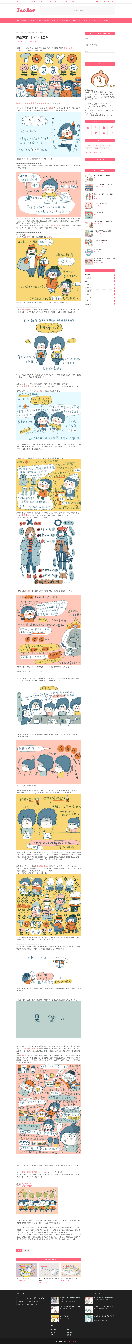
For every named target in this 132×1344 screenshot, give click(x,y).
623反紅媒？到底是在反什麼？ (70, 1307)
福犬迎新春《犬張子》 (101, 203)
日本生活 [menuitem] (106, 20)
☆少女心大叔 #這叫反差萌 (103, 1307)
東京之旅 (23, 33)
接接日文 (110, 145)
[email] (97, 1)
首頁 (17, 33)
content (74, 1)
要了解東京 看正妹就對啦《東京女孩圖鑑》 (104, 260)
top (17, 1)
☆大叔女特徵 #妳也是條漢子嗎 (104, 1317)
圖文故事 (69, 1332)
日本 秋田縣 (64, 1316)
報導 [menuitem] (32, 20)
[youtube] (112, 1)
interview (32, 1)
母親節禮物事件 (99, 212)
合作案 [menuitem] (38, 20)
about (23, 1)
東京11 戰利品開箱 (22, 1278)
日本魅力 (105, 149)
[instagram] (104, 1)
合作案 (53, 1332)
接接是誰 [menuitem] (25, 20)
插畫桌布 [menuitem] (47, 20)
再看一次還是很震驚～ (24, 1186)
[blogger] (96, 127)
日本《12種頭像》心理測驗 (103, 184)
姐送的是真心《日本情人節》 (103, 1297)
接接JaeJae (21, 41)
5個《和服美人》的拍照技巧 (103, 221)
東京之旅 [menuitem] (55, 20)
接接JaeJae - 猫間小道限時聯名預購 (70, 1298)
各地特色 (96, 145)
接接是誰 (54, 1330)
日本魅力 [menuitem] (86, 20)
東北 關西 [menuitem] (65, 20)
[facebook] (101, 1)
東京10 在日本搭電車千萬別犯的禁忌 (49, 1279)
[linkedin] (112, 133)
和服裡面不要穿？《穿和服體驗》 (103, 195)
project (42, 1)
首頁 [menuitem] (17, 20)
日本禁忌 (97, 149)
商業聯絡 (69, 1335)
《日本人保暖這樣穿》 (101, 240)
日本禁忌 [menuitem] (96, 20)
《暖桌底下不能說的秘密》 (103, 231)
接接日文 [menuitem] (76, 20)
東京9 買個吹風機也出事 (69, 1278)
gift (67, 1)
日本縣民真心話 (99, 249)
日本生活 (88, 149)
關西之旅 (102, 152)
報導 (68, 1330)
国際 (103, 145)
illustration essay (55, 1)
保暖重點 (26, 515)
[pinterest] (104, 133)
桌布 (95, 152)
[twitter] (108, 1)
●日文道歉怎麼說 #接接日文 (103, 175)
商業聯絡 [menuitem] (21, 25)
